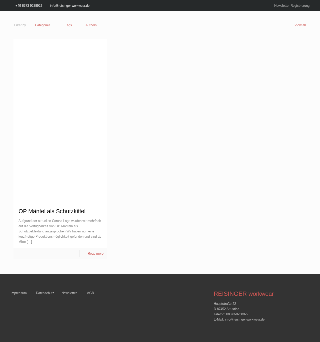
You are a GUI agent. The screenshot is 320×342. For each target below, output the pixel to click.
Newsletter (69, 293)
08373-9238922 (237, 314)
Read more (96, 253)
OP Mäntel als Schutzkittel (52, 211)
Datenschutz (45, 293)
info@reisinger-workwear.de (70, 5)
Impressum (18, 293)
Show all (300, 25)
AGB (90, 293)
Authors (91, 25)
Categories (42, 25)
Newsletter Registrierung (292, 5)
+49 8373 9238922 (29, 5)
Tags (68, 25)
